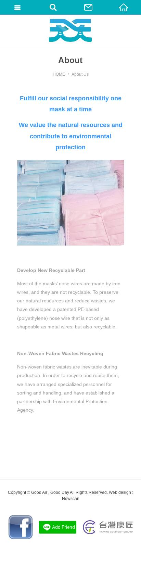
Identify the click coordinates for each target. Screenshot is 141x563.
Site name (70, 30)
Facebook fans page (21, 527)
